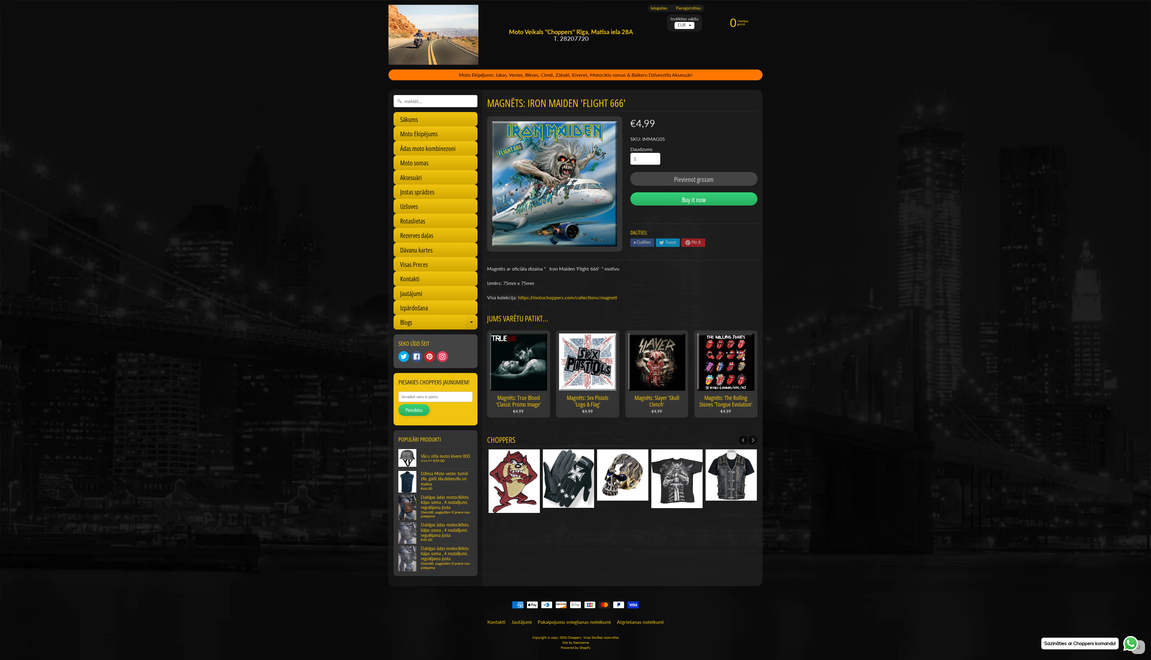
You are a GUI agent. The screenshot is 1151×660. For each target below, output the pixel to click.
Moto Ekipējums (419, 133)
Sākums (409, 119)
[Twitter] (403, 356)
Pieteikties (414, 410)
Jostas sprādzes (417, 191)
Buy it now (694, 199)
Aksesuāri (411, 177)
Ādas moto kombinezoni (428, 148)
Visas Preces (414, 264)
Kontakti (410, 278)
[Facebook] (416, 356)
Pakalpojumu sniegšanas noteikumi (574, 622)
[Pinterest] (429, 356)
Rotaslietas (412, 220)
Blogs (438, 323)
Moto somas (414, 162)
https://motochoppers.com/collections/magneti (567, 297)
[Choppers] (433, 35)
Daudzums (641, 149)
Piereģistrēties (688, 8)
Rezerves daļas (416, 235)
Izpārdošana (414, 307)
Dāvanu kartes (416, 249)
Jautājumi (411, 293)
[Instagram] (442, 356)
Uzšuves (409, 206)
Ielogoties (659, 8)
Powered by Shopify (575, 648)
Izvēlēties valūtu (684, 19)
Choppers (574, 637)
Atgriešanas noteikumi (640, 622)
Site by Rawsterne (575, 642)
